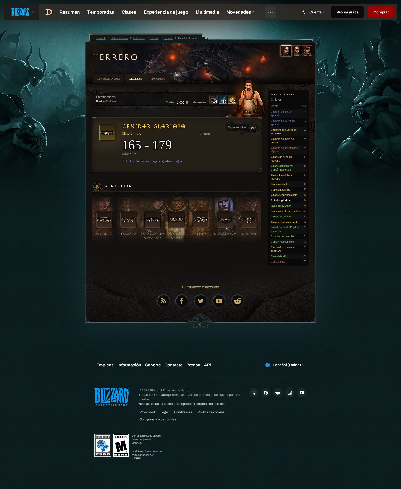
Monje (200, 233)
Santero (249, 233)
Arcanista (104, 233)
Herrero (115, 57)
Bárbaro (128, 233)
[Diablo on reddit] (238, 301)
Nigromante (225, 233)
